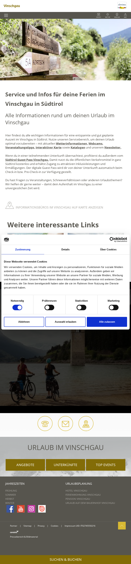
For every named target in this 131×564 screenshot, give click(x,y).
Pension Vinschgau (78, 498)
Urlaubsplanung (79, 484)
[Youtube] (21, 509)
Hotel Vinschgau (76, 490)
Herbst (9, 498)
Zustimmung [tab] (22, 249)
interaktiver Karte (49, 147)
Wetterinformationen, (72, 143)
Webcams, (96, 143)
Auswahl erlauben (65, 321)
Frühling (11, 490)
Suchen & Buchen (66, 559)
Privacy (41, 525)
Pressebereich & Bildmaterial (24, 536)
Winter (9, 503)
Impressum (70, 525)
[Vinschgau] (58, 6)
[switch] (49, 307)
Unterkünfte (65, 464)
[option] (65, 49)
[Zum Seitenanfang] (122, 525)
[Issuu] (42, 509)
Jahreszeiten (15, 484)
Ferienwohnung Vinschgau (83, 494)
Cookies (54, 525)
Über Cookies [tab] (108, 249)
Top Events (105, 464)
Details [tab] (65, 249)
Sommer (10, 494)
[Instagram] (31, 509)
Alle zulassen (107, 321)
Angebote (25, 464)
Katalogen (78, 147)
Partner (13, 525)
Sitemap (27, 525)
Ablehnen (24, 321)
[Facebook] (10, 509)
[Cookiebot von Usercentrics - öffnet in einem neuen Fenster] (112, 239)
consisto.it (14, 531)
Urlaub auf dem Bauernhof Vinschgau (90, 503)
